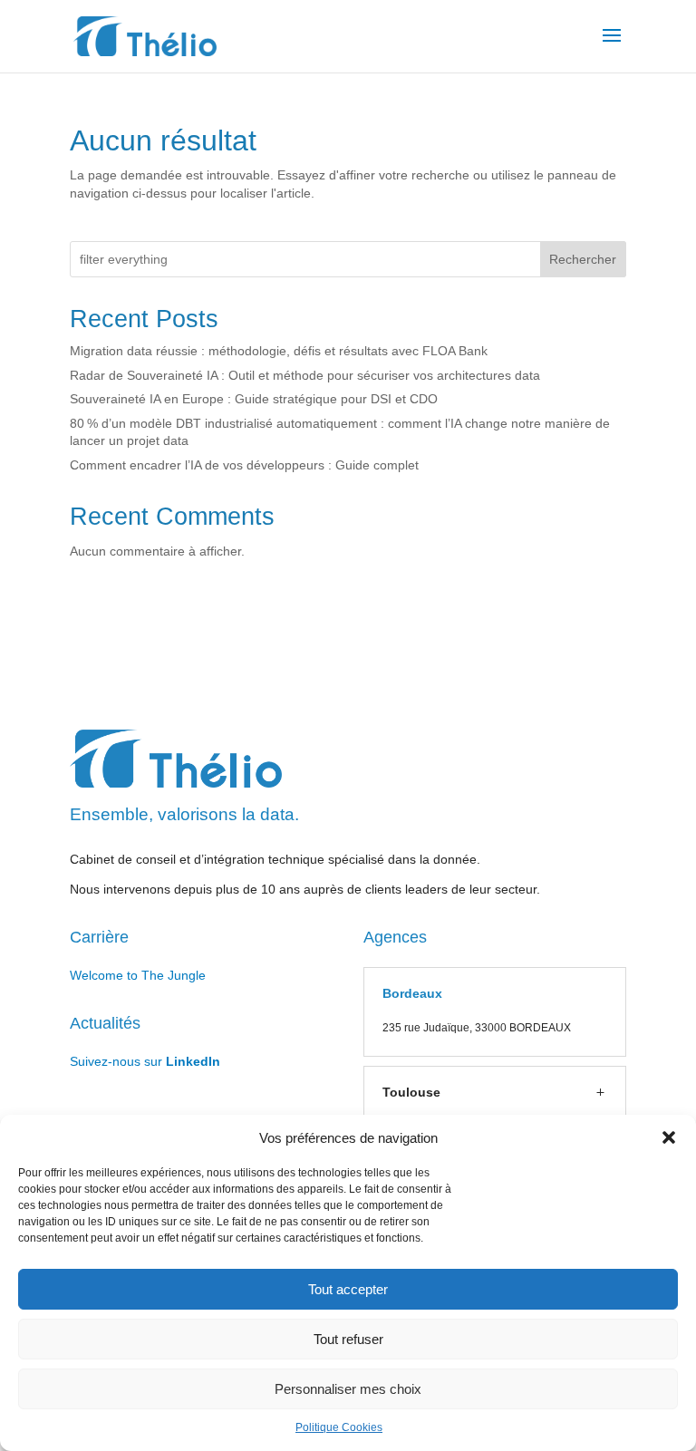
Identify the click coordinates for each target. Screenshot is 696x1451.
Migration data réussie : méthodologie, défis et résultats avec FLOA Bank (279, 350)
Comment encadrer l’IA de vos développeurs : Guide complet (244, 465)
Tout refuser (348, 1339)
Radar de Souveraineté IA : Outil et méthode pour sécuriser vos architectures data (305, 375)
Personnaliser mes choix (348, 1389)
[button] (669, 1137)
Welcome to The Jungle (138, 975)
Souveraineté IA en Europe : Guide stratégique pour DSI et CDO (254, 399)
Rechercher (582, 259)
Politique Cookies (338, 1427)
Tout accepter (348, 1289)
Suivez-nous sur (145, 1061)
